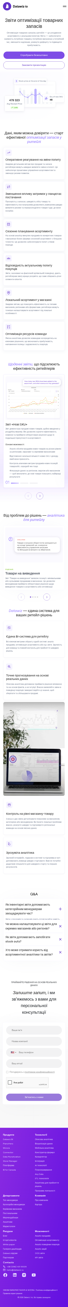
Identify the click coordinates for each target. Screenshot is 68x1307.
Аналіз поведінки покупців (47, 1244)
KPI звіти (39, 1257)
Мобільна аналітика (44, 1148)
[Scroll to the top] (61, 1291)
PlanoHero (8, 1143)
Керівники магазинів (12, 1209)
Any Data (39, 1174)
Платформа (8, 1165)
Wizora (6, 1148)
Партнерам (8, 1257)
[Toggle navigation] (64, 6)
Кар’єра (38, 1204)
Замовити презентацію (34, 65)
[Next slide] (39, 495)
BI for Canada (9, 1170)
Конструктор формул (45, 1152)
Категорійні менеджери (14, 1204)
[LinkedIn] (14, 1275)
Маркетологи (9, 1226)
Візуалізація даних (44, 1143)
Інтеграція (40, 1161)
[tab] (30, 597)
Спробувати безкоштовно (34, 55)
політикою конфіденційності (40, 1072)
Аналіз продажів (42, 1236)
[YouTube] (33, 1275)
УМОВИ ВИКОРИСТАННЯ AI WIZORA (18, 1290)
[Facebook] (5, 1275)
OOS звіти (40, 1253)
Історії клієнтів (9, 1240)
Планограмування (43, 1170)
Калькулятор (41, 1156)
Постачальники (10, 1213)
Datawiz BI (8, 1139)
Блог (5, 1236)
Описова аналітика (44, 1139)
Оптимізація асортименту (47, 1240)
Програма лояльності (45, 1190)
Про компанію (41, 1200)
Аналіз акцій (41, 1249)
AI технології (41, 1165)
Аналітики (7, 1222)
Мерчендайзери (10, 1217)
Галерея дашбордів (12, 1249)
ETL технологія (42, 1178)
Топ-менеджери (10, 1200)
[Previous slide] (28, 495)
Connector (8, 1152)
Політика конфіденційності (46, 1290)
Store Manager (10, 1161)
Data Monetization (11, 1156)
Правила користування (12, 1293)
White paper (9, 1244)
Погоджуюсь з (32, 1072)
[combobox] (11, 1052)
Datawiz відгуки (10, 1253)
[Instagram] (24, 1275)
